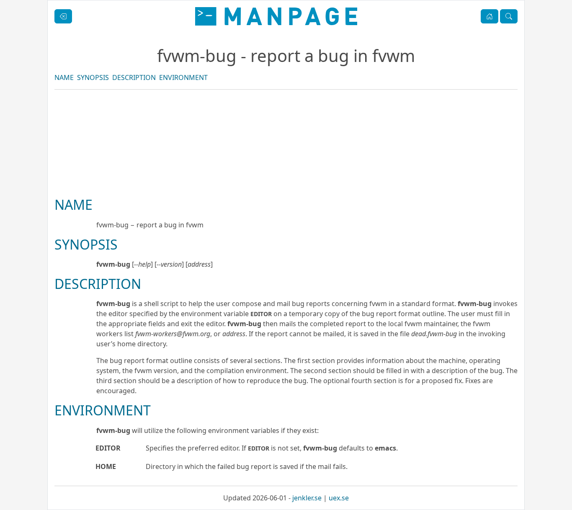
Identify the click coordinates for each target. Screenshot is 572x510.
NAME (64, 77)
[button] (489, 16)
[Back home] (276, 16)
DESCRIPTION (134, 77)
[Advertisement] (286, 172)
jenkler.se (307, 497)
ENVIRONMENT (183, 77)
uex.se (339, 497)
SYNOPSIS (93, 77)
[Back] (63, 16)
